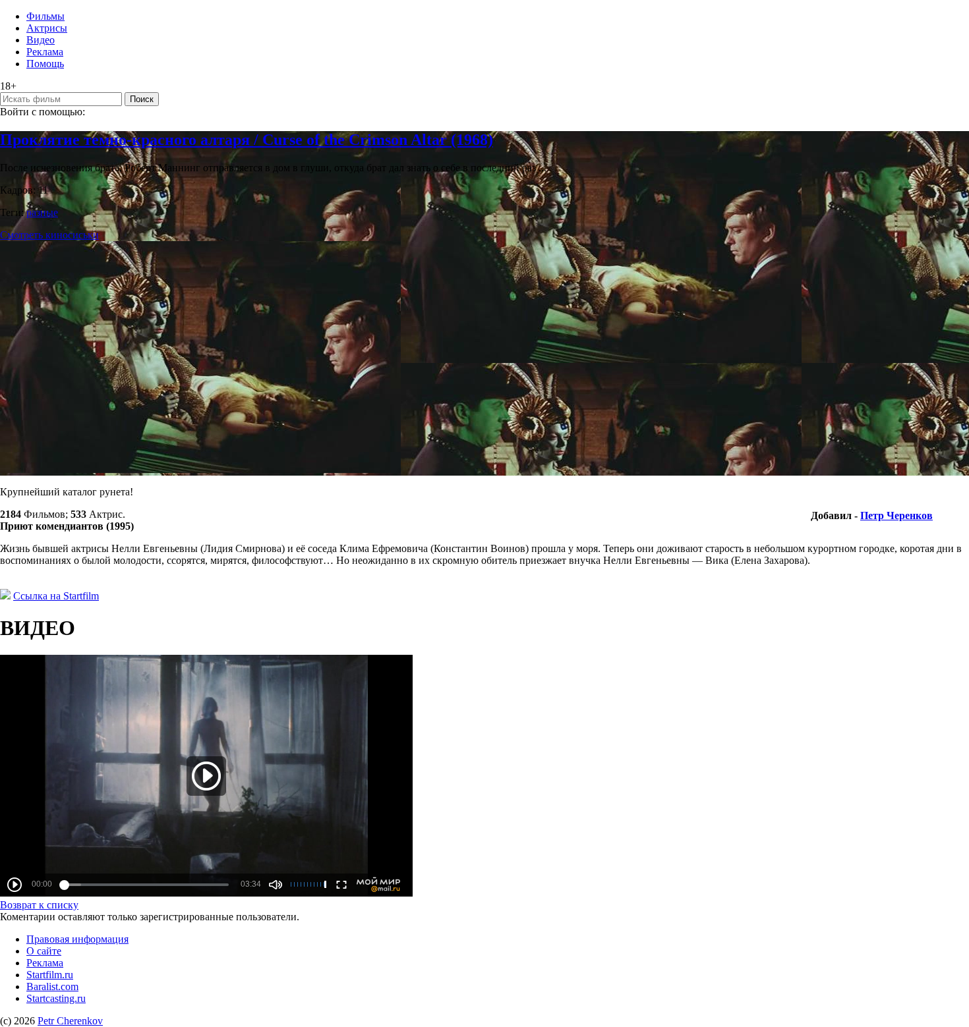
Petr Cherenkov (70, 1020)
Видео (40, 39)
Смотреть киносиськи (49, 234)
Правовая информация (77, 939)
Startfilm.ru (49, 974)
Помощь (45, 63)
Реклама (44, 51)
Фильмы (45, 16)
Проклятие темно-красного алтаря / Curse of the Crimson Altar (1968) (246, 139)
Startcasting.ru (56, 998)
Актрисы (46, 28)
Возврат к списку (39, 904)
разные (42, 212)
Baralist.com (52, 986)
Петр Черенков (896, 515)
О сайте (43, 951)
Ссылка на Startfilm (56, 595)
